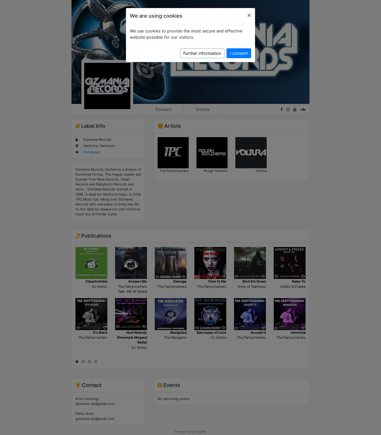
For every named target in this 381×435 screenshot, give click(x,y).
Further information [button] (202, 53)
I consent (239, 53)
